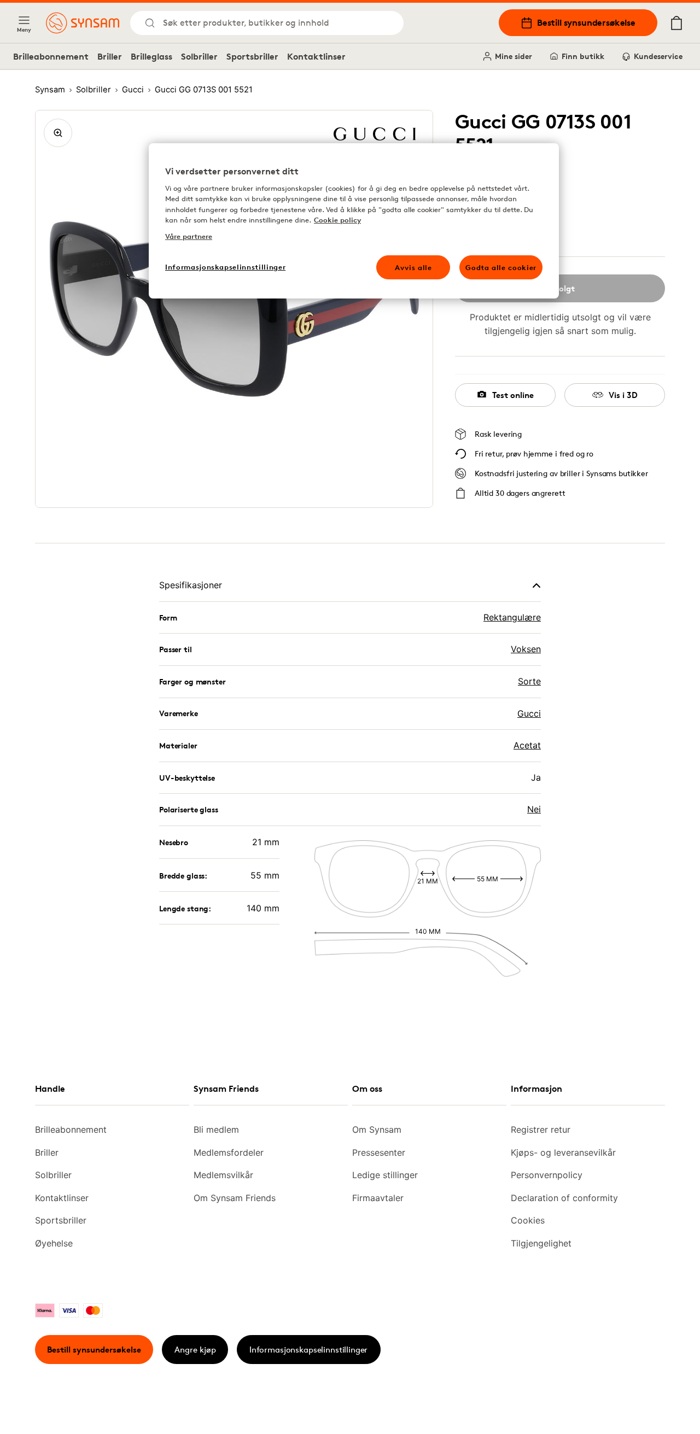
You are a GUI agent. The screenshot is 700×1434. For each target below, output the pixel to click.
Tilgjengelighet (541, 1243)
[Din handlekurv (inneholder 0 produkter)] (676, 23)
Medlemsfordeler (229, 1152)
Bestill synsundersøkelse (586, 22)
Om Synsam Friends (235, 1197)
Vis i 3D (623, 395)
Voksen (526, 648)
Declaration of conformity (564, 1197)
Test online (513, 395)
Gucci (529, 713)
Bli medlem (216, 1129)
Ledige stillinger (385, 1174)
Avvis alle (413, 267)
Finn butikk (583, 56)
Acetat (527, 745)
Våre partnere (188, 236)
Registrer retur (540, 1129)
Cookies (528, 1220)
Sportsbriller (252, 56)
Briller (109, 56)
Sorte (529, 681)
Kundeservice (658, 56)
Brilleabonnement (51, 56)
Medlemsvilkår (223, 1174)
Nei (534, 809)
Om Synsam (376, 1129)
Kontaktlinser (316, 56)
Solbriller (199, 56)
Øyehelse (54, 1243)
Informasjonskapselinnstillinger (308, 1349)
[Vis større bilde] (58, 133)
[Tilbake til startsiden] (82, 23)
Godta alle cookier (500, 267)
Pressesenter (378, 1152)
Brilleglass (151, 56)
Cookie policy (337, 219)
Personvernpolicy (546, 1174)
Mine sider (513, 56)
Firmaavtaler (378, 1197)
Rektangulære (512, 617)
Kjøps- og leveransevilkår (563, 1152)
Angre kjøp (195, 1349)
